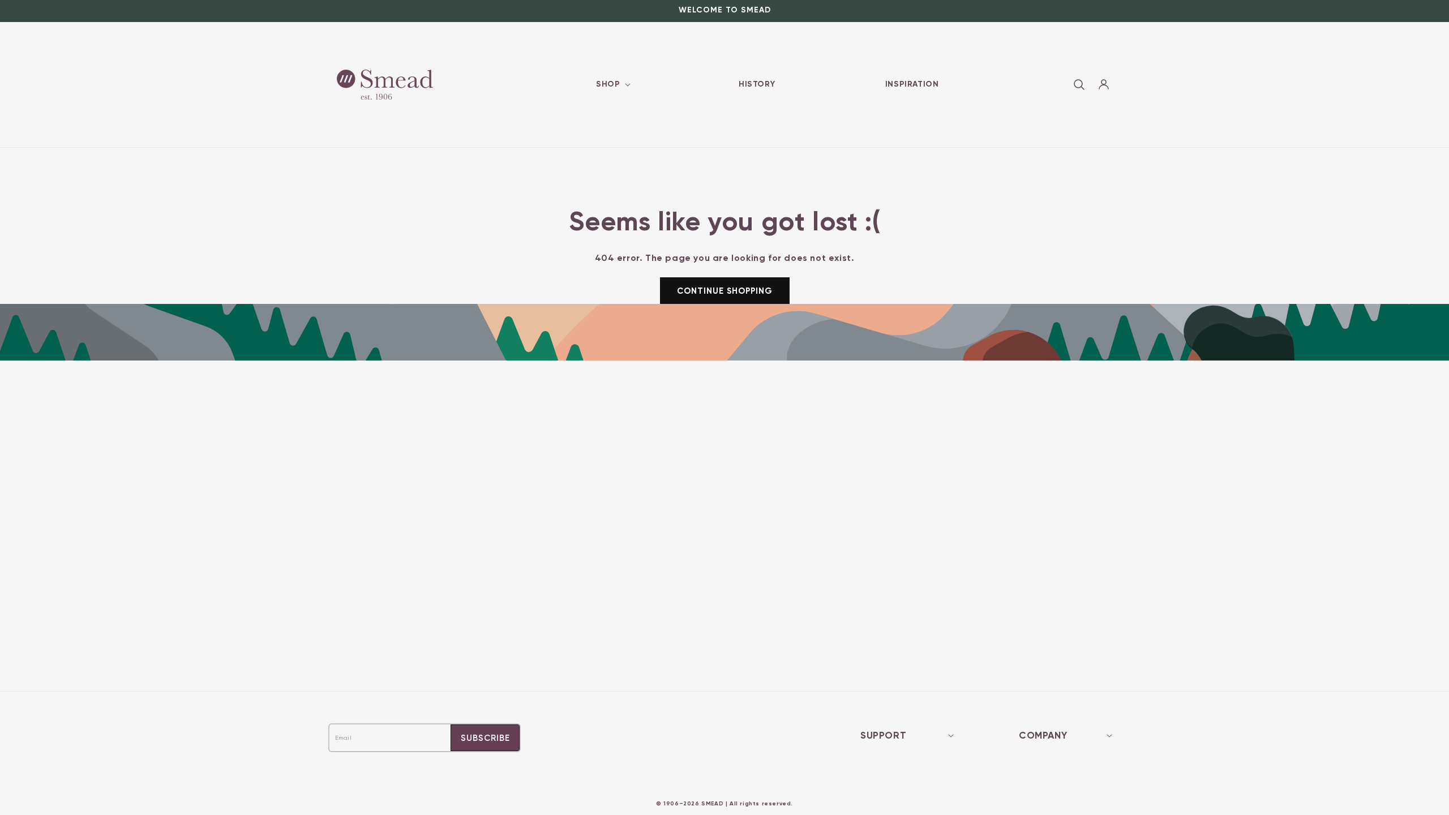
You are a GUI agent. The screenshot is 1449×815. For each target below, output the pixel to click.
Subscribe (485, 738)
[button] (612, 84)
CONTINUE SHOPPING (725, 291)
